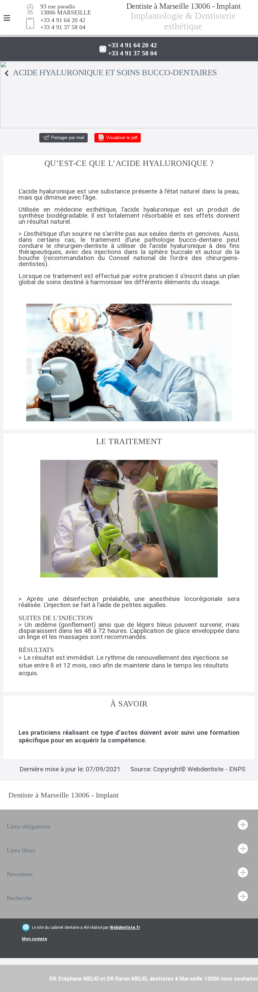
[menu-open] (6, 18)
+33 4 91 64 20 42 (62, 20)
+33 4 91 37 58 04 (62, 27)
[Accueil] (6, 73)
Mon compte (34, 939)
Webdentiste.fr (125, 927)
